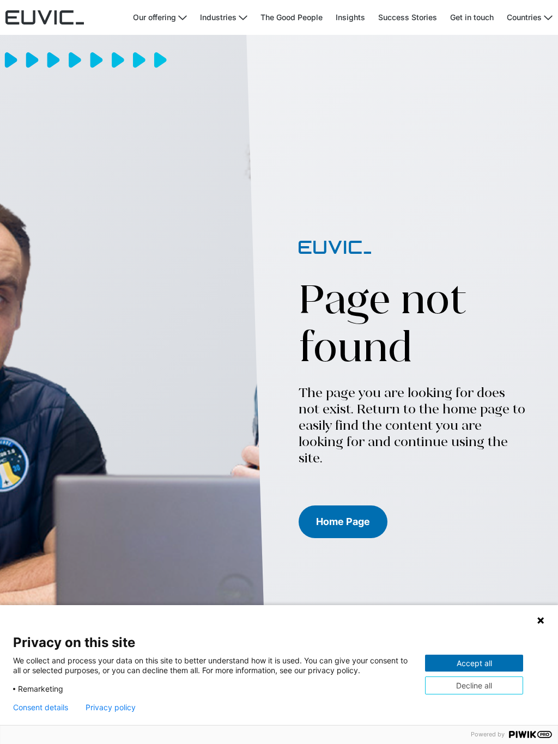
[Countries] (548, 18)
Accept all (474, 663)
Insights (350, 17)
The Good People (291, 17)
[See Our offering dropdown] (182, 18)
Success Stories (407, 17)
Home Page (343, 521)
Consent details (40, 707)
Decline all (474, 685)
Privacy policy (111, 707)
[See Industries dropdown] (243, 18)
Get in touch (472, 17)
